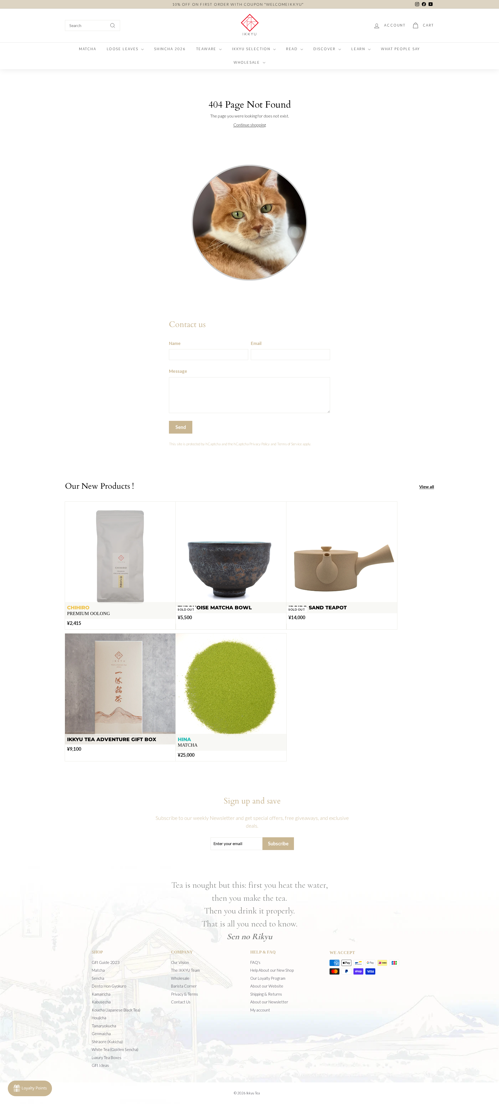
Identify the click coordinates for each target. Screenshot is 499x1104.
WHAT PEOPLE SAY (400, 49)
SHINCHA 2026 (170, 49)
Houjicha (99, 1017)
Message (178, 371)
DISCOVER (325, 49)
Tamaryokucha (104, 1025)
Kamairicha (101, 994)
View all (426, 486)
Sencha (98, 978)
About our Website (266, 986)
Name (175, 343)
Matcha (98, 970)
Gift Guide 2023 (106, 962)
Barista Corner (184, 986)
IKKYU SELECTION (252, 49)
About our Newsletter (269, 1002)
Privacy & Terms (184, 994)
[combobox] (92, 25)
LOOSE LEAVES (123, 49)
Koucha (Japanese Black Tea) (116, 1010)
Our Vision (180, 962)
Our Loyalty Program (267, 978)
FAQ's (255, 962)
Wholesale (180, 978)
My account (260, 1010)
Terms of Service (289, 444)
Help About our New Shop (272, 970)
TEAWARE (207, 49)
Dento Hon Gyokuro (109, 986)
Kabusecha (101, 1002)
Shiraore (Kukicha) (107, 1041)
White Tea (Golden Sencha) (115, 1049)
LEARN (359, 49)
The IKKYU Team (185, 970)
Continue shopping (249, 124)
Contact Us (181, 1002)
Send (180, 427)
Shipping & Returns (266, 994)
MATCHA (87, 49)
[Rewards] (30, 1088)
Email (256, 343)
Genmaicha (101, 1033)
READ (292, 49)
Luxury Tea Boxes (106, 1057)
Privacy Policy (260, 444)
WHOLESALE (247, 62)
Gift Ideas (100, 1065)
